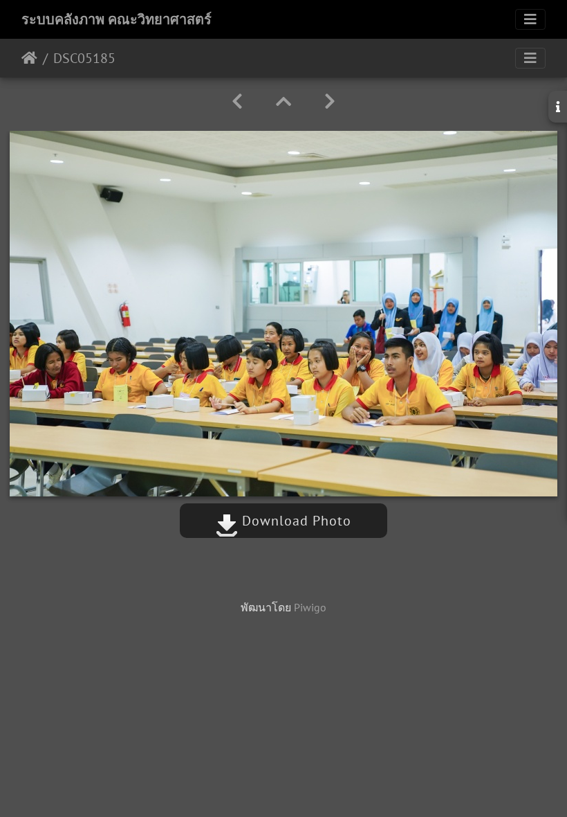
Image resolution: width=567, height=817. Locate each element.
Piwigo (310, 607)
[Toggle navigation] (530, 19)
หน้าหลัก (29, 58)
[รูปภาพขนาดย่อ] (283, 101)
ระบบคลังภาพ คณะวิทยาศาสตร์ (116, 19)
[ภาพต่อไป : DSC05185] (330, 101)
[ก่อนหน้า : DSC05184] (237, 101)
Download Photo (294, 521)
